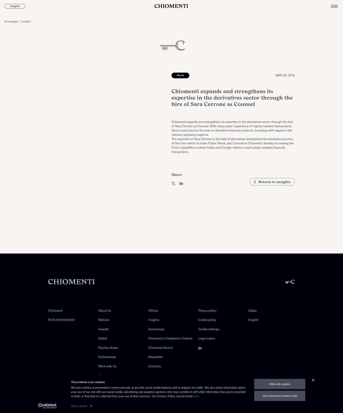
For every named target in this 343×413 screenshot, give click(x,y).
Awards (103, 329)
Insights (26, 21)
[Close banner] (313, 380)
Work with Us (107, 366)
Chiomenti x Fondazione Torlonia (170, 338)
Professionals (107, 357)
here (196, 396)
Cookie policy (207, 320)
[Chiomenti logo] (71, 282)
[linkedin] (181, 183)
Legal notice (206, 338)
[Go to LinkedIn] (200, 347)
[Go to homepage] (171, 6)
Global (102, 338)
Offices (153, 310)
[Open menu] (337, 6)
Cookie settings (208, 329)
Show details (79, 405)
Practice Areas (108, 347)
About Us (104, 310)
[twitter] (173, 183)
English (253, 320)
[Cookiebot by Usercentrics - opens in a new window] (47, 406)
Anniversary (156, 329)
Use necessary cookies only (279, 395)
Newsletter (155, 357)
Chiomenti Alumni (160, 347)
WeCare (103, 320)
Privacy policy (207, 310)
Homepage (11, 21)
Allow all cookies (279, 384)
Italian (252, 310)
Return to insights (274, 182)
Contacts (154, 366)
